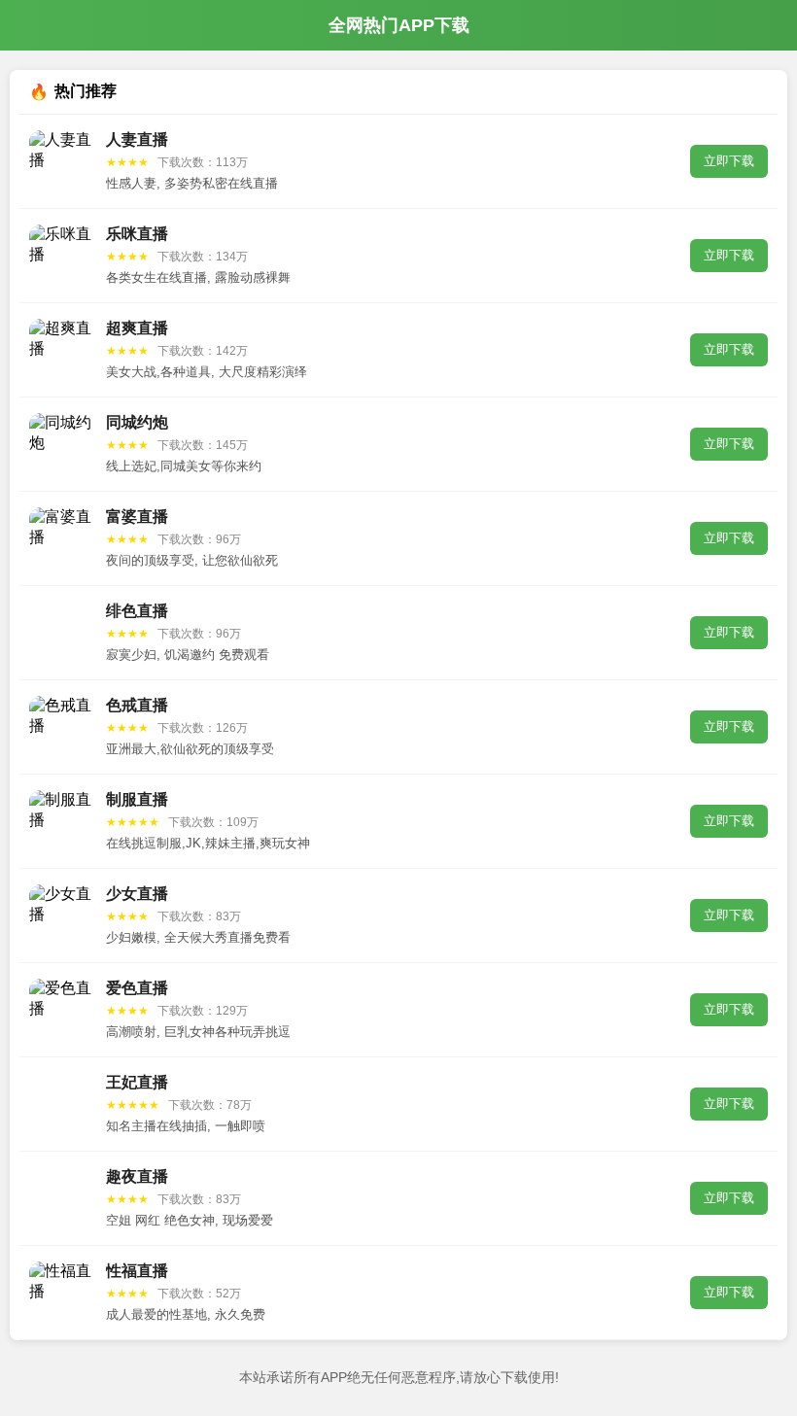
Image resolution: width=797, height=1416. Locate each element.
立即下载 (729, 161)
